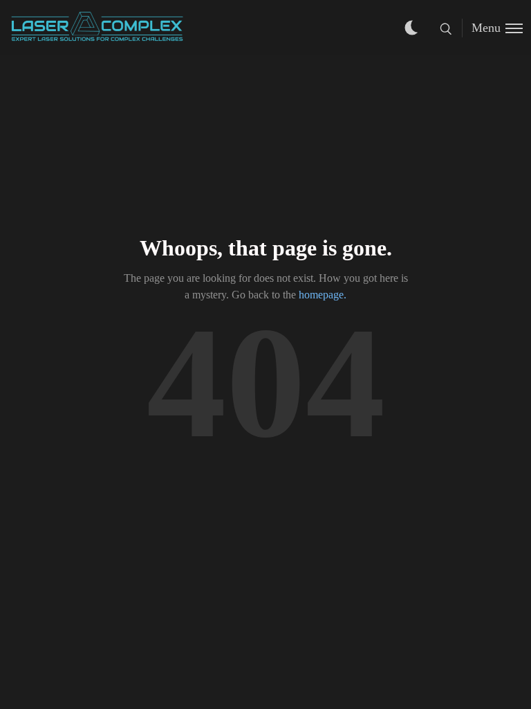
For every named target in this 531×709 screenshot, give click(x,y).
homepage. (322, 294)
